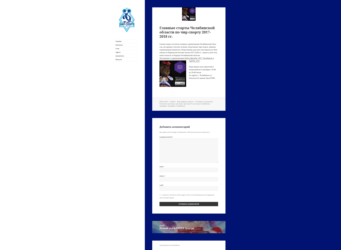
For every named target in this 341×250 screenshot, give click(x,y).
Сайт (161, 185)
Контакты (119, 45)
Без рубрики (182, 102)
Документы (120, 56)
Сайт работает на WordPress (169, 245)
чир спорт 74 (187, 104)
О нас (117, 49)
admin (173, 102)
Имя (161, 167)
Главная (118, 41)
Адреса (118, 52)
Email (162, 176)
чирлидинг (163, 106)
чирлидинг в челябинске (176, 106)
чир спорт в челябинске (201, 104)
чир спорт (179, 104)
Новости (119, 60)
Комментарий (166, 137)
